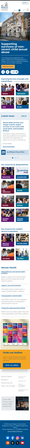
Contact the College (22, 377)
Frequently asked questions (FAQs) (13, 308)
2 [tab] (15, 157)
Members (4, 380)
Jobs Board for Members (23, 390)
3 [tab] (17, 157)
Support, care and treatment (11, 285)
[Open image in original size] (4, 6)
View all (23, 116)
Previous (3, 72)
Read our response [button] (9, 66)
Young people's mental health (11, 296)
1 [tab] (12, 157)
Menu (24, 9)
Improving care (7, 383)
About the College (8, 386)
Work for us (22, 381)
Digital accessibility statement (22, 385)
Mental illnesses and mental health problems (13, 272)
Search (19, 10)
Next (7, 72)
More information (9, 146)
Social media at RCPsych (15, 431)
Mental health (6, 376)
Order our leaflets (11, 365)
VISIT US (25, 409)
